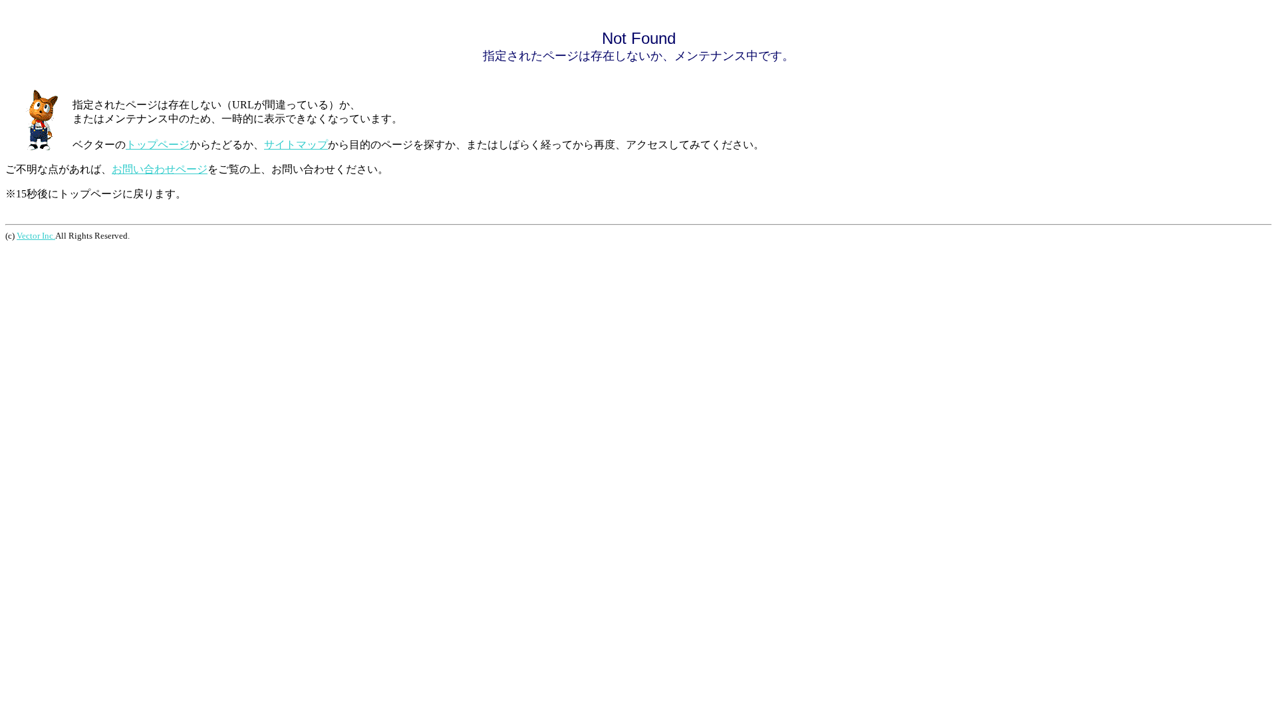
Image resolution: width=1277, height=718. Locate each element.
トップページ (158, 144)
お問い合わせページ (160, 169)
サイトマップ (296, 144)
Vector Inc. (36, 236)
